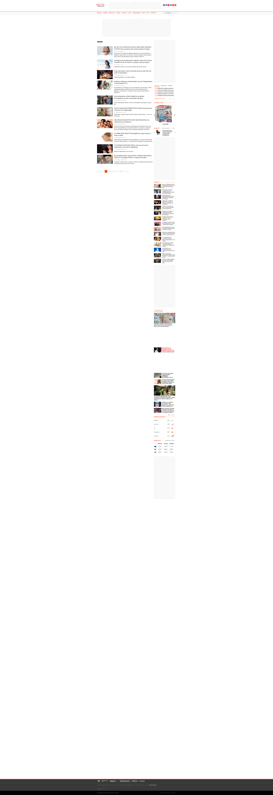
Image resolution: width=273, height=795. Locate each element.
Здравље (105, 12)
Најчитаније (164, 85)
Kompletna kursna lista (169, 440)
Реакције (170, 85)
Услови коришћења (153, 785)
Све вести (156, 182)
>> (127, 171)
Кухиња (118, 12)
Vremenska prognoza (159, 416)
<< (98, 171)
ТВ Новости (153, 12)
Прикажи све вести (160, 98)
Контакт (104, 788)
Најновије (157, 85)
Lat (173, 5)
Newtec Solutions (167, 792)
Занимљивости (137, 12)
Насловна (99, 12)
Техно (143, 12)
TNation (173, 792)
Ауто (147, 12)
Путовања (124, 12)
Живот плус (112, 12)
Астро (129, 12)
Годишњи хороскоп (166, 128)
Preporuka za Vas (159, 310)
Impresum (99, 788)
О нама (146, 785)
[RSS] (174, 182)
